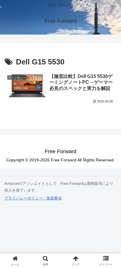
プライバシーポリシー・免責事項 (33, 198)
